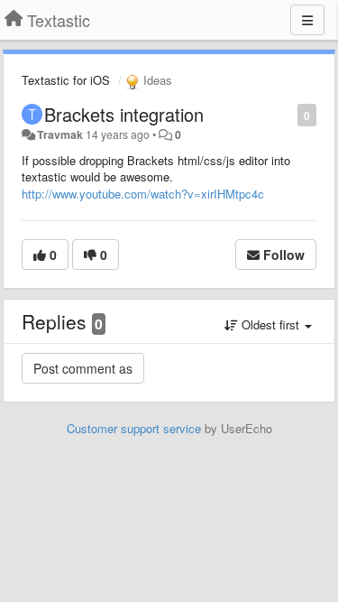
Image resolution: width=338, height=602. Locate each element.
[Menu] (307, 20)
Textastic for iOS (66, 79)
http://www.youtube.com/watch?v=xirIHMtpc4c (143, 193)
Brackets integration (124, 114)
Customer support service (134, 428)
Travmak (60, 134)
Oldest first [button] (270, 324)
